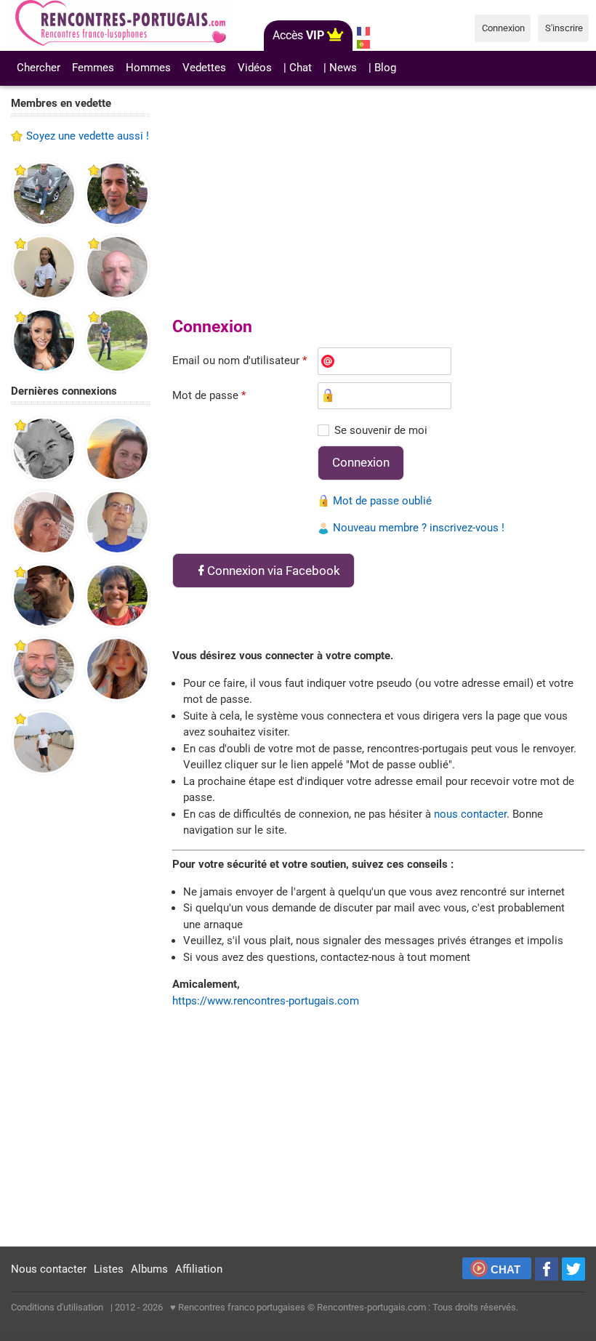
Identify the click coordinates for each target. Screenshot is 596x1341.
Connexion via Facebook (273, 570)
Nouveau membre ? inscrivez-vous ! (418, 527)
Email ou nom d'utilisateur (239, 360)
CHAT (505, 1269)
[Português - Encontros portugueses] (364, 44)
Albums (149, 1269)
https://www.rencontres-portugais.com (265, 1000)
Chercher (38, 67)
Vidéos (255, 67)
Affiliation (198, 1269)
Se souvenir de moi (380, 430)
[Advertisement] (80, 1012)
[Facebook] (546, 1269)
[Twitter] (573, 1269)
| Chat (297, 67)
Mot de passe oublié (382, 500)
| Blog (382, 67)
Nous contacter (48, 1269)
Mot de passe (209, 395)
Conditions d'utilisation (57, 1307)
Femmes (93, 67)
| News (340, 67)
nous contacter (470, 814)
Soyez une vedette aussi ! (87, 135)
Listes (109, 1269)
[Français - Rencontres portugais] (364, 31)
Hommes (148, 67)
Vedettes (204, 67)
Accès (298, 35)
